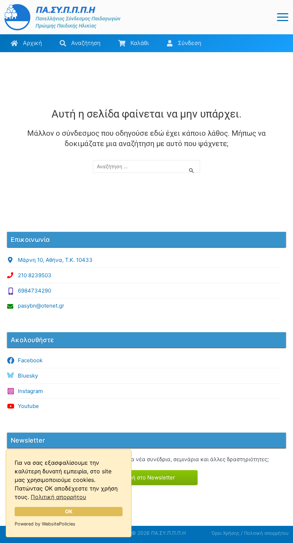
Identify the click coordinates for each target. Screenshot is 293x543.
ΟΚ (69, 511)
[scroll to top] (264, 534)
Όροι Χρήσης (225, 533)
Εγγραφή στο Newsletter (144, 477)
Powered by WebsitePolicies (45, 524)
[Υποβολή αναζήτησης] (192, 170)
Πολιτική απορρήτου (58, 496)
